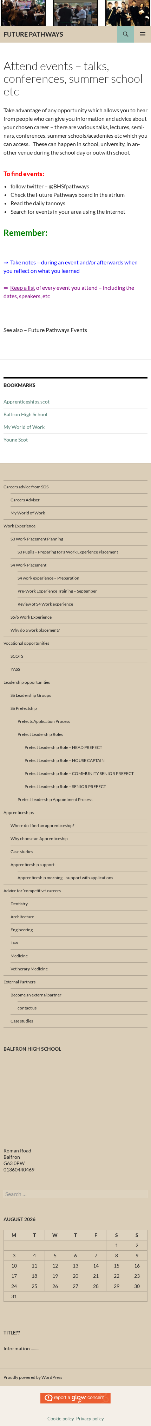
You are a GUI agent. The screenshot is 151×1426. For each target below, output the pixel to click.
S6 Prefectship (24, 708)
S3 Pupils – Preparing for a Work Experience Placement (68, 552)
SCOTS (17, 656)
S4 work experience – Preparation (48, 578)
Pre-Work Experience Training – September (57, 591)
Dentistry (19, 903)
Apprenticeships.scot (27, 402)
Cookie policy (60, 1418)
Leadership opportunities (27, 682)
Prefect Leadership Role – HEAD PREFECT (63, 747)
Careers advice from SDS (26, 486)
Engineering (22, 929)
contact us (27, 1008)
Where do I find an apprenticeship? (42, 825)
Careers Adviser (25, 499)
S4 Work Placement (28, 565)
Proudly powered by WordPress (33, 1377)
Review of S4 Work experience (45, 604)
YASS (15, 669)
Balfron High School (25, 414)
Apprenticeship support (32, 864)
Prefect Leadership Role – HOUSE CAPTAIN (65, 760)
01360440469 (19, 1169)
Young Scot (16, 440)
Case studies (22, 851)
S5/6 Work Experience (31, 617)
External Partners (19, 981)
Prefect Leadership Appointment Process (55, 799)
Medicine (19, 955)
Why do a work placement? (35, 630)
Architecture (22, 916)
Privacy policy (90, 1418)
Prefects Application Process (44, 721)
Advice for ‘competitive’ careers (32, 890)
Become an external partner (36, 994)
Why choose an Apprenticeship (39, 838)
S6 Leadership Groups (31, 695)
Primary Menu (142, 34)
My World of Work (24, 427)
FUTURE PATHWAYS (33, 34)
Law (14, 942)
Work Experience (19, 526)
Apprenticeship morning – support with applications (65, 877)
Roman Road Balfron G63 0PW (17, 1156)
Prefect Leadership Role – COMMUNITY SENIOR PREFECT (79, 773)
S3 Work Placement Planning (37, 539)
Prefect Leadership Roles (40, 734)
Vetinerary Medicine (29, 968)
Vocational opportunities (26, 643)
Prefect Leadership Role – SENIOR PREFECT (65, 786)
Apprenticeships (19, 812)
